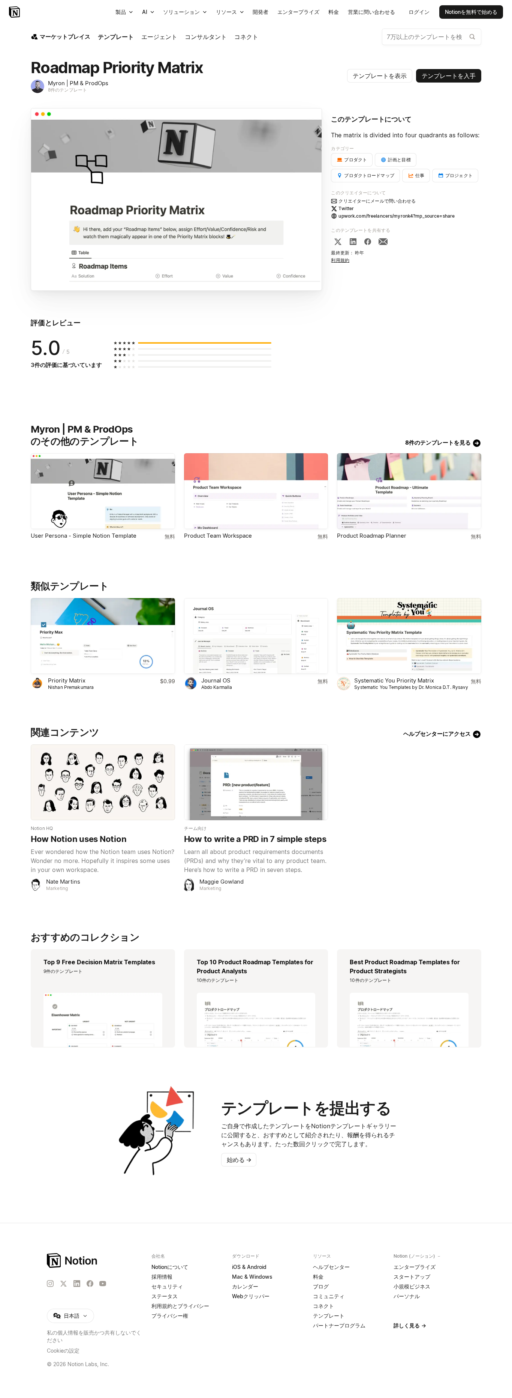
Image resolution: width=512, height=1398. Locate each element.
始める (239, 1159)
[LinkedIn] (353, 241)
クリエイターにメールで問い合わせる (377, 201)
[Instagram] (50, 1283)
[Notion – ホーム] (72, 1260)
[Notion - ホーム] (15, 12)
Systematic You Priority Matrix (394, 680)
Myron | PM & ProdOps (78, 83)
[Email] (383, 241)
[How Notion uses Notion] (103, 782)
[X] (337, 241)
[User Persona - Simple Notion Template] (103, 491)
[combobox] (431, 37)
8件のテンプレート (67, 90)
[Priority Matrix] (103, 636)
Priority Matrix (66, 680)
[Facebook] (368, 241)
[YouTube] (103, 1283)
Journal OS (216, 680)
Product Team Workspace (218, 535)
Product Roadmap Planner (371, 535)
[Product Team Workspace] (256, 491)
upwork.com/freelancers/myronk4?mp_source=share (396, 216)
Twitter (346, 208)
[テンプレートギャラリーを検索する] (472, 37)
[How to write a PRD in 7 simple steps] (256, 782)
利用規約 (340, 260)
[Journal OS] (256, 636)
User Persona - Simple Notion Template (83, 535)
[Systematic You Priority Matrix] (409, 636)
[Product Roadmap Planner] (409, 491)
